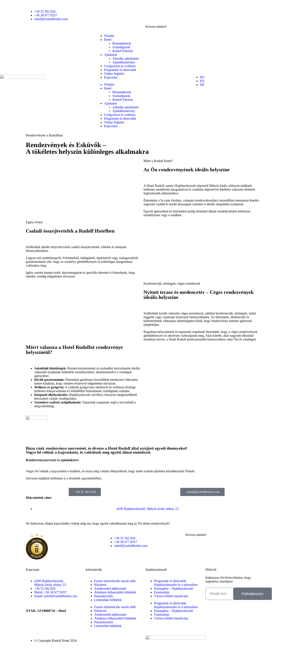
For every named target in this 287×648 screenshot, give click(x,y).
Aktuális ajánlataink (125, 58)
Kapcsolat (110, 77)
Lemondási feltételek (108, 600)
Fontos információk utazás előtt (115, 581)
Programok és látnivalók (120, 70)
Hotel (107, 39)
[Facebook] (151, 7)
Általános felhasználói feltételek (115, 592)
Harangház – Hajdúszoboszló (173, 588)
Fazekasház (161, 592)
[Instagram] (151, 18)
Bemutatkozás (121, 43)
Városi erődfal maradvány (171, 596)
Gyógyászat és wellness (120, 66)
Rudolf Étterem (122, 51)
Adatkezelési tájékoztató (110, 588)
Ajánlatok (110, 54)
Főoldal (109, 36)
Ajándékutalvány (123, 62)
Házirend (100, 584)
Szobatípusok (121, 47)
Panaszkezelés (103, 596)
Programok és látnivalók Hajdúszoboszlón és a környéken (176, 582)
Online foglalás (114, 73)
